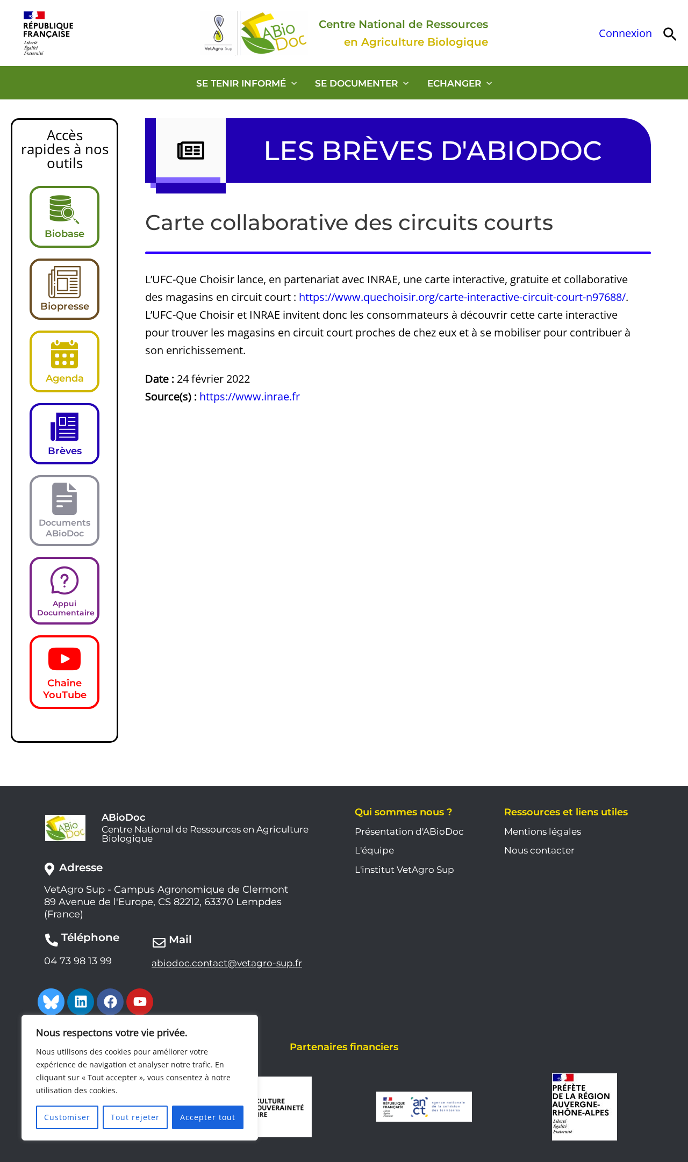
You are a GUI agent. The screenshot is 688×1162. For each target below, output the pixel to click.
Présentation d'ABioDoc (409, 831)
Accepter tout (207, 1117)
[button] (670, 33)
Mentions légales (542, 831)
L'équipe (374, 850)
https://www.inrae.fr (249, 396)
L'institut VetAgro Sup (404, 869)
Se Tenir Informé (241, 83)
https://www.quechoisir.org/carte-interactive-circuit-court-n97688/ (462, 297)
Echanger (454, 83)
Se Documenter (356, 83)
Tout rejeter (135, 1117)
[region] (140, 1078)
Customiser (67, 1117)
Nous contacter (539, 850)
